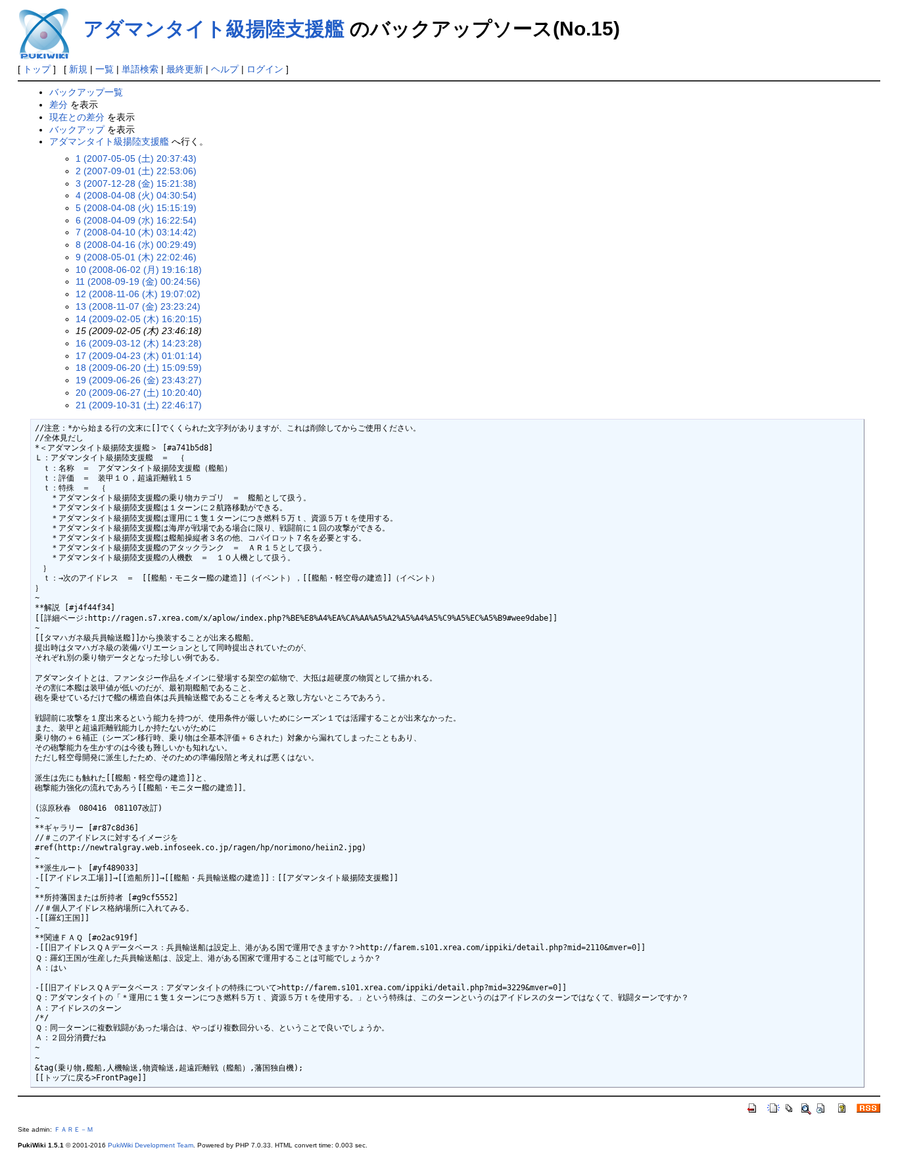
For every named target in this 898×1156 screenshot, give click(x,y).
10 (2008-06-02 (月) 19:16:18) (139, 269)
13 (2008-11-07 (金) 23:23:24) (138, 306)
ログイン (265, 69)
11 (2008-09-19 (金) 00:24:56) (138, 281)
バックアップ (77, 129)
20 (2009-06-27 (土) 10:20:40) (139, 392)
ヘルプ (225, 69)
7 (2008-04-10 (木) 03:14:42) (136, 232)
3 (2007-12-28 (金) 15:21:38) (136, 183)
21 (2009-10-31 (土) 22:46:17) (139, 405)
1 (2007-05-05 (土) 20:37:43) (136, 158)
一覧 (104, 69)
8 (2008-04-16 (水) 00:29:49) (136, 244)
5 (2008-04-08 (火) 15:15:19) (136, 208)
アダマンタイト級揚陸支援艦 (213, 28)
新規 (78, 69)
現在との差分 (77, 117)
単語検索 (140, 69)
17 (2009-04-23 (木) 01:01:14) (139, 355)
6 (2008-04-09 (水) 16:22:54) (136, 220)
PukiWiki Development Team (150, 1145)
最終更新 (184, 69)
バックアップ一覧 (86, 92)
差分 (58, 104)
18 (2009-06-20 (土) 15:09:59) (139, 367)
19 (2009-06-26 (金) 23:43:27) (139, 380)
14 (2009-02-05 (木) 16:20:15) (139, 319)
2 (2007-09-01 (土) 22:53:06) (136, 171)
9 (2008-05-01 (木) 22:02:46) (136, 257)
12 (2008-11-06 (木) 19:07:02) (138, 294)
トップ (37, 69)
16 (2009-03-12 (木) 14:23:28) (139, 343)
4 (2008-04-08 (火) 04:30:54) (136, 195)
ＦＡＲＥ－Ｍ (73, 1129)
